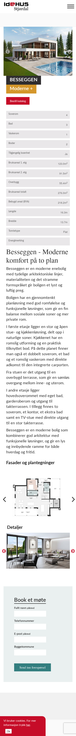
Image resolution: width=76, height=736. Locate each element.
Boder (11, 143)
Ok (8, 731)
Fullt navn (24, 608)
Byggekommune (24, 646)
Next (69, 51)
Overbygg (13, 182)
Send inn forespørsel (32, 667)
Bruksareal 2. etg (17, 172)
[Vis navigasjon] (69, 5)
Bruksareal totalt (17, 192)
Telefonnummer (24, 620)
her (28, 725)
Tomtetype (14, 231)
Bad (10, 124)
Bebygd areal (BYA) (18, 201)
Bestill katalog (18, 101)
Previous (7, 51)
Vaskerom (13, 133)
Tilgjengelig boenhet (19, 153)
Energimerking (16, 240)
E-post (22, 633)
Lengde (12, 211)
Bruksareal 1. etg (17, 163)
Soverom (13, 114)
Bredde (12, 221)
